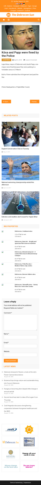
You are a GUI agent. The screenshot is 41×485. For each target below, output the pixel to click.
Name (6, 334)
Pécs (34, 8)
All (5, 6)
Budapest (16, 6)
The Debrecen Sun (23, 15)
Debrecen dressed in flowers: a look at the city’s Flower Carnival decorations (20, 373)
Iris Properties (11, 226)
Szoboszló (20, 10)
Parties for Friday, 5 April (35, 102)
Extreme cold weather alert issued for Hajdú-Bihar (20, 217)
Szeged (13, 10)
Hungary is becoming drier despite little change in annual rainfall (21, 390)
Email (6, 342)
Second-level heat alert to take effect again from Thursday (21, 398)
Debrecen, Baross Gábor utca (25, 274)
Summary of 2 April (8, 102)
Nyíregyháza (27, 8)
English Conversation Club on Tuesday (15, 149)
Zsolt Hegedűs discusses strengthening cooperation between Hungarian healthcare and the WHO (20, 408)
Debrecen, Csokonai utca (23, 231)
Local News (6, 60)
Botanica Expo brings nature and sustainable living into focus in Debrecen (21, 382)
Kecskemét (12, 8)
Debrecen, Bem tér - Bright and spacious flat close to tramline (25, 242)
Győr (6, 8)
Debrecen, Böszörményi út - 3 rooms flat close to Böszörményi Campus (26, 253)
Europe (35, 6)
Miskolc (20, 8)
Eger (29, 6)
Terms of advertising (16, 482)
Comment (8, 313)
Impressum (27, 482)
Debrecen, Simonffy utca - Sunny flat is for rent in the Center (26, 285)
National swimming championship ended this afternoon (18, 183)
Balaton (9, 6)
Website (6, 351)
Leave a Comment (31, 60)
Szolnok (27, 10)
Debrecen (24, 6)
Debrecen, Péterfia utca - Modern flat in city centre (23, 265)
